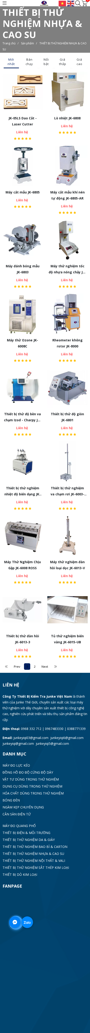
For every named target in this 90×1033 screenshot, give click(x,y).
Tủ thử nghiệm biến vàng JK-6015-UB (67, 639)
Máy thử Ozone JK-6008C (22, 343)
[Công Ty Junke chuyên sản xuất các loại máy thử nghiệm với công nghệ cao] (45, 3)
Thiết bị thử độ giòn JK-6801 (67, 417)
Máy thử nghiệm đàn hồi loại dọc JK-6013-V (67, 565)
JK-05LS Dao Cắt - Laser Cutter (23, 121)
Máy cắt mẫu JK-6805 (23, 192)
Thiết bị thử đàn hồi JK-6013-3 (22, 639)
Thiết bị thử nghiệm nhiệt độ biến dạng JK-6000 (22, 491)
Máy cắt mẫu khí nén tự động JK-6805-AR (67, 195)
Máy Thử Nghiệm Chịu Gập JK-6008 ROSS (22, 565)
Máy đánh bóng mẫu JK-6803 (22, 269)
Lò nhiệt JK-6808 (67, 118)
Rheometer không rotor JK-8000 (67, 343)
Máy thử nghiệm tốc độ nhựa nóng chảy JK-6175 (67, 269)
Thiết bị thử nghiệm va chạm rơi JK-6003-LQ (67, 491)
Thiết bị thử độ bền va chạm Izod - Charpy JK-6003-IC (22, 417)
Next (45, 666)
